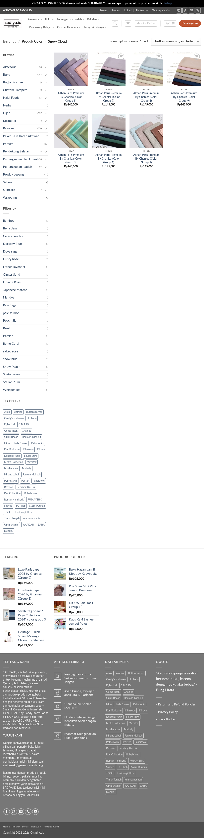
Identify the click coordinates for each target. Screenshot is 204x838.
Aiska (7, 412)
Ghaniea (26, 431)
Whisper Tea (11, 389)
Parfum (8, 143)
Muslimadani (11, 468)
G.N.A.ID (24, 424)
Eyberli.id (9, 424)
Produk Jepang (13, 174)
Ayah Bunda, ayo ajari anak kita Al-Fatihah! (79, 693)
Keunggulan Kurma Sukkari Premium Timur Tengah (80, 678)
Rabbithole (39, 481)
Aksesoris (33, 19)
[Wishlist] (128, 23)
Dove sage (10, 251)
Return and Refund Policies (177, 704)
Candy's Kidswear (14, 418)
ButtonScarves (13, 82)
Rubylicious (30, 493)
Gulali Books (11, 437)
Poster (25, 481)
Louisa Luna (30, 456)
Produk (116, 10)
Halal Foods (11, 97)
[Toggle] (45, 67)
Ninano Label (11, 474)
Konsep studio (12, 456)
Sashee (8, 506)
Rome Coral (11, 343)
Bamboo (9, 220)
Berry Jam (10, 228)
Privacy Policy (168, 712)
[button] (115, 23)
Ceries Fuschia (13, 236)
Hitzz (7, 443)
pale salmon (11, 313)
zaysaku (8, 531)
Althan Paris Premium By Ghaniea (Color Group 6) (71, 158)
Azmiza (18, 412)
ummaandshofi (31, 518)
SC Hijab (21, 506)
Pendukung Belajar (40, 27)
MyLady (26, 468)
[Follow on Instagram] (179, 10)
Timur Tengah (12, 518)
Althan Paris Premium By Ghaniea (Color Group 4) (146, 97)
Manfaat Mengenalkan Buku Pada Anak (80, 735)
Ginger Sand (11, 274)
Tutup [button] (168, 3)
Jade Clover (20, 443)
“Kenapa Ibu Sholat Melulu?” (77, 705)
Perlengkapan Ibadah (69, 19)
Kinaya (41, 449)
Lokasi (127, 10)
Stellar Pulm (11, 382)
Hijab (6, 113)
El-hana (32, 418)
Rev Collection (12, 493)
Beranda (9, 41)
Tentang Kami (160, 10)
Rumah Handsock (14, 500)
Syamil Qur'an (37, 506)
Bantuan (140, 10)
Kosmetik (9, 120)
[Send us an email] (191, 10)
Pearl (6, 328)
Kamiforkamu (12, 449)
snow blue (10, 359)
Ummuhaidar (11, 525)
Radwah (8, 487)
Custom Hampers (67, 27)
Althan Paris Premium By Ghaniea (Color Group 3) (146, 158)
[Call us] (198, 10)
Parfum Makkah (31, 474)
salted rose (10, 351)
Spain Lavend (12, 374)
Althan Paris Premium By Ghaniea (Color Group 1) (108, 158)
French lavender (14, 266)
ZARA (41, 525)
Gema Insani (11, 431)
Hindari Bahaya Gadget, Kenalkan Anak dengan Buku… (80, 721)
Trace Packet (167, 719)
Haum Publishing (31, 437)
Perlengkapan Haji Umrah (21, 159)
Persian (8, 336)
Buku (48, 19)
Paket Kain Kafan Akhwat (21, 136)
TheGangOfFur (23, 512)
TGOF (7, 512)
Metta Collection (13, 462)
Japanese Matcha (15, 290)
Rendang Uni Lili (26, 487)
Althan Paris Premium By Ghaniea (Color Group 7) (108, 97)
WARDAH (28, 525)
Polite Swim (11, 481)
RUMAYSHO (34, 500)
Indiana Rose (12, 282)
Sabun (7, 182)
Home (103, 10)
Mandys (8, 297)
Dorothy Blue (12, 243)
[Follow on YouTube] (35, 811)
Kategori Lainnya (93, 27)
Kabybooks (37, 443)
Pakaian (92, 19)
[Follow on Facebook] (6, 811)
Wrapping (10, 197)
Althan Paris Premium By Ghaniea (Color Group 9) (184, 97)
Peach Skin (10, 320)
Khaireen (28, 449)
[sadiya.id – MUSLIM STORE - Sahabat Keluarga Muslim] (12, 23)
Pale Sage (9, 305)
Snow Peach (11, 366)
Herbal (7, 105)
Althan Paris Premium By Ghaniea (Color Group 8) (71, 97)
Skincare (9, 189)
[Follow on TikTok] (185, 10)
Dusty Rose (11, 259)
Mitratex (31, 462)
